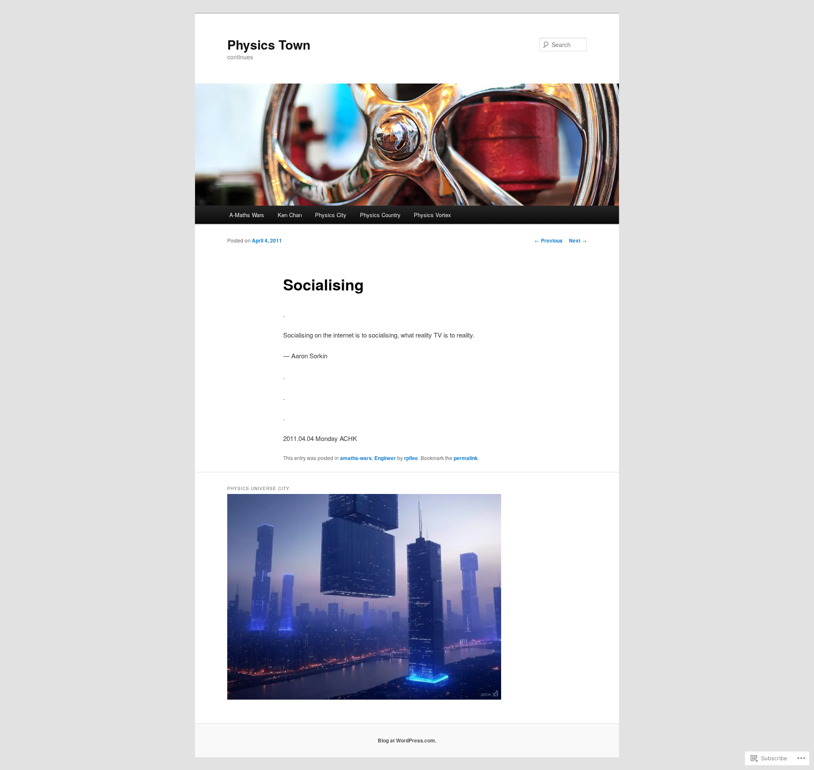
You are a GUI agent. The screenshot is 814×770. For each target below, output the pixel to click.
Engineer (385, 458)
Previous (549, 240)
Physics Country (380, 215)
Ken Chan (290, 215)
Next (578, 240)
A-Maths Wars (246, 215)
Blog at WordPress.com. (407, 740)
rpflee (411, 458)
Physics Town (268, 44)
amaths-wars (356, 458)
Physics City (330, 215)
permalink (466, 458)
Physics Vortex (432, 215)
